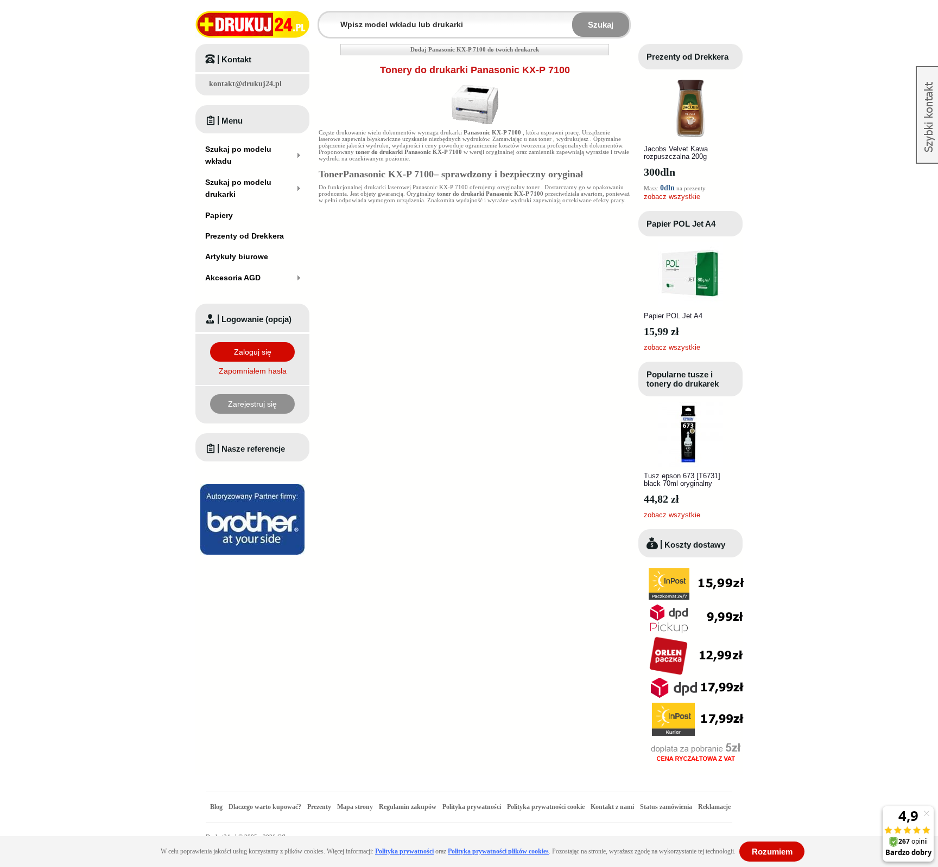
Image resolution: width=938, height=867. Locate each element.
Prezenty (319, 807)
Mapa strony (355, 807)
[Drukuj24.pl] (252, 24)
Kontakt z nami (612, 807)
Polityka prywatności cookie (546, 807)
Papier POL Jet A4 (681, 223)
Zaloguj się (252, 352)
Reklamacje (714, 807)
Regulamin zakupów (407, 807)
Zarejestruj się (252, 404)
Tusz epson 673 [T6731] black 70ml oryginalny (682, 479)
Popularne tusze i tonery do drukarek (683, 379)
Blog (216, 807)
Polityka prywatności (471, 807)
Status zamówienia (667, 807)
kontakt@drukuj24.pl (245, 84)
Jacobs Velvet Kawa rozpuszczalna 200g (676, 152)
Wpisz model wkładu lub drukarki (325, 18)
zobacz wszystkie (672, 196)
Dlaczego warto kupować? (265, 807)
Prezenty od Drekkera (687, 56)
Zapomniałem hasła (253, 371)
